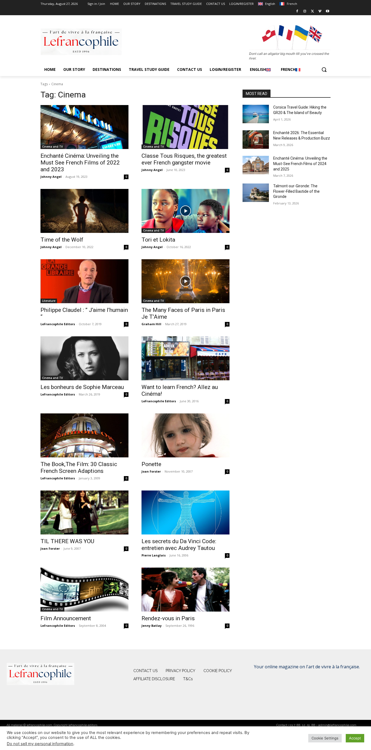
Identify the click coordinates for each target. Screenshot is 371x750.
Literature (48, 301)
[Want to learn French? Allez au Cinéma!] (185, 358)
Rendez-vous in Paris (168, 618)
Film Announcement (65, 618)
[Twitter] (312, 11)
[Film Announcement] (84, 590)
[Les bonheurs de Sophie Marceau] (84, 358)
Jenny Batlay (152, 626)
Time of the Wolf (61, 239)
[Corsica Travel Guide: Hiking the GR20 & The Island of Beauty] (256, 114)
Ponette (151, 464)
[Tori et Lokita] (185, 211)
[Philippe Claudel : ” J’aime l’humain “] (84, 281)
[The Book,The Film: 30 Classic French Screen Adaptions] (84, 435)
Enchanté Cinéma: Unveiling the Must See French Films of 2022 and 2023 (80, 163)
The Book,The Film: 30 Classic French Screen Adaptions (78, 467)
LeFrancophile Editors (57, 324)
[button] (324, 69)
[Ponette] (185, 435)
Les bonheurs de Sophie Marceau (82, 387)
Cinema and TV (52, 146)
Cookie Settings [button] (325, 738)
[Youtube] (327, 11)
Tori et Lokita (158, 239)
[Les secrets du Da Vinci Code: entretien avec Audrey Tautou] (185, 512)
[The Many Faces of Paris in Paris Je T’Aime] (185, 281)
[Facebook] (297, 11)
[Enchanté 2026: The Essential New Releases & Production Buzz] (256, 139)
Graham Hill (151, 324)
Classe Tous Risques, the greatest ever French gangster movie (184, 159)
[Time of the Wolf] (84, 211)
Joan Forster (151, 471)
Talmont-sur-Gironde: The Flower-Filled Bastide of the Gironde (296, 191)
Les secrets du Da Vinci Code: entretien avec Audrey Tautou (179, 544)
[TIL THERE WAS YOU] (84, 512)
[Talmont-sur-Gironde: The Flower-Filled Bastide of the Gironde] (256, 192)
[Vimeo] (320, 11)
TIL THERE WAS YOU (67, 541)
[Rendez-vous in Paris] (185, 590)
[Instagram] (305, 11)
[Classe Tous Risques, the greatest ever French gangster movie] (185, 127)
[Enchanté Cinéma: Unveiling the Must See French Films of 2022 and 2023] (84, 127)
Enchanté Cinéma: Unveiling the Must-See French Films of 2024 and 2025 (300, 163)
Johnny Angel (51, 177)
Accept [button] (355, 738)
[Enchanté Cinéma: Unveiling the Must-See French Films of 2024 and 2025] (256, 165)
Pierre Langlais (154, 555)
